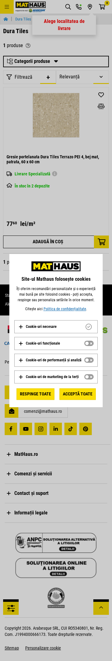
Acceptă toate (77, 393)
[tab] (56, 326)
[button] (37, 327)
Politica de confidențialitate (65, 309)
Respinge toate (35, 393)
